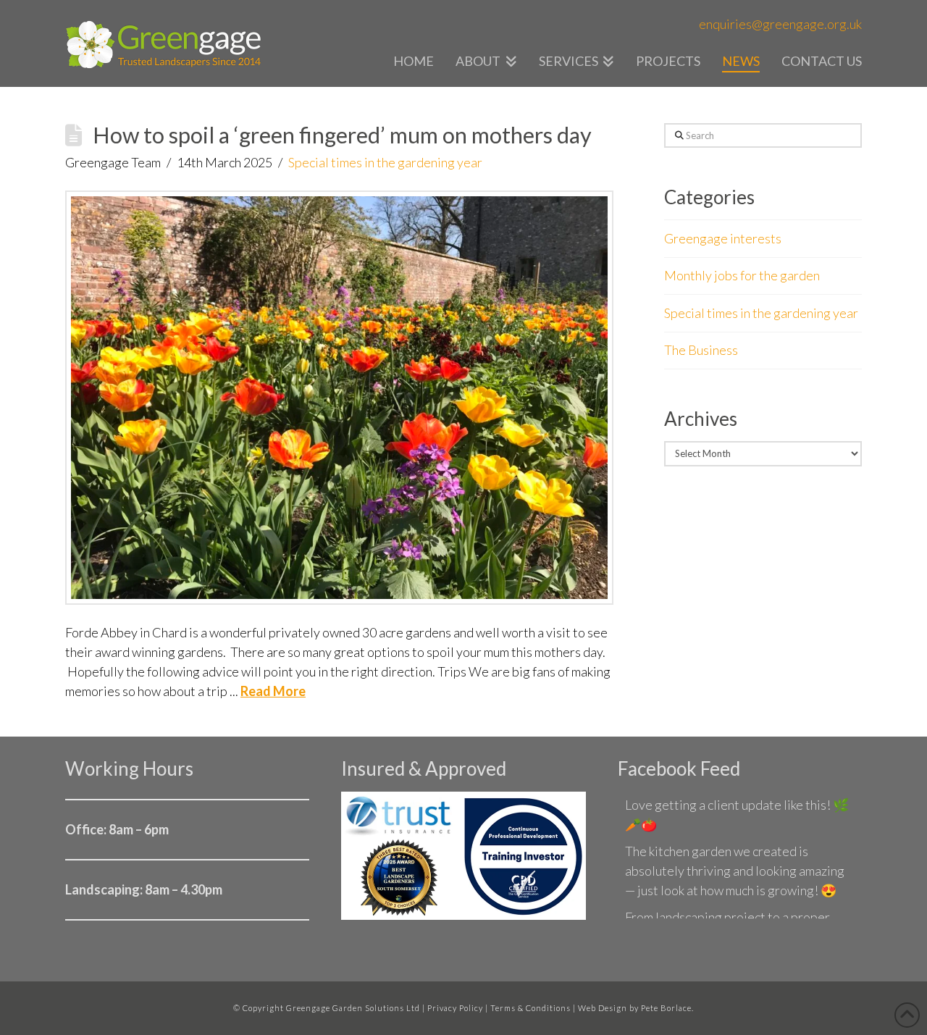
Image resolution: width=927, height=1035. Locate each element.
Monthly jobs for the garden (742, 275)
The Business (701, 350)
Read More (273, 691)
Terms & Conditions (530, 1008)
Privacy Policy (455, 1008)
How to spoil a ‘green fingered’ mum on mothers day (342, 135)
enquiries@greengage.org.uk (780, 24)
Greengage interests (722, 238)
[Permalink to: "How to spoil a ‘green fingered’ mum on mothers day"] (339, 397)
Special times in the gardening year (385, 162)
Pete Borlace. (667, 1008)
